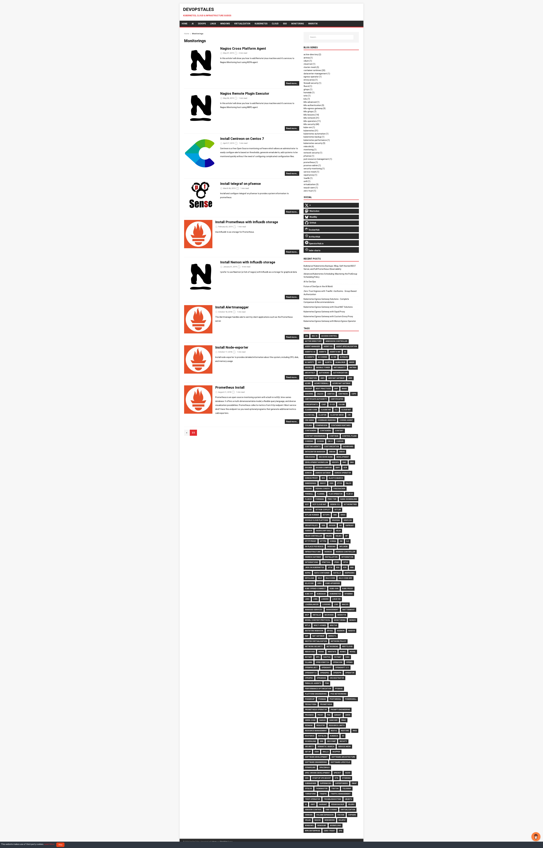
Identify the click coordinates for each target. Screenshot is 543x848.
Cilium (342, 404)
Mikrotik (341, 615)
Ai (345, 352)
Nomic (343, 652)
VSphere (352, 815)
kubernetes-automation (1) (316, 134)
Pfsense (339, 689)
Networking (332, 646)
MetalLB (317, 615)
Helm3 (338, 536)
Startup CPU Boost (321, 778)
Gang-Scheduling (348, 499)
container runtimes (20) (314, 70)
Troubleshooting (332, 799)
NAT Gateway (318, 636)
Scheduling (310, 741)
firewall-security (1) (312, 83)
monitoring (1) (310, 149)
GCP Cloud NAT (319, 504)
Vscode (340, 815)
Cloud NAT (346, 410)
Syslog (308, 789)
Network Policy (338, 641)
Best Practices (323, 389)
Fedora (308, 489)
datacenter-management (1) (317, 73)
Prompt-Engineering (340, 710)
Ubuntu (348, 799)
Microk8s (329, 615)
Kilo (320, 578)
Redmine (309, 725)
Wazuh (317, 820)
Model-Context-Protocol (317, 620)
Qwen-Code (310, 720)
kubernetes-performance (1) (317, 140)
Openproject (311, 668)
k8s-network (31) (311, 118)
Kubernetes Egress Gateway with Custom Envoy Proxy (328, 316)
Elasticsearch (336, 478)
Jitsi (330, 567)
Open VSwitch (322, 662)
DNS (352, 462)
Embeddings (310, 483)
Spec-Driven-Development (317, 773)
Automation (311, 378)
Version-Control (313, 810)
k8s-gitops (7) (310, 111)
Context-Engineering (315, 436)
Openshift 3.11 (342, 668)
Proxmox (309, 715)
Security (309, 747)
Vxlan (308, 820)
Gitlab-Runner (312, 515)
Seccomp (331, 741)
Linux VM (336, 599)
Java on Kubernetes (314, 567)
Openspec (324, 673)
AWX (350, 378)
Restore (345, 731)
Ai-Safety (309, 362)
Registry (320, 725)
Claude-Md (326, 410)
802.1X (314, 336)
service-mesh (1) (311, 172)
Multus (333, 625)
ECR (345, 468)
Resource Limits (336, 725)
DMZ (344, 462)
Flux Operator (335, 494)
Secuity (343, 741)
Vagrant (323, 804)
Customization (331, 446)
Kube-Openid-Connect (315, 589)
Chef (323, 404)
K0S (337, 567)
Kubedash (321, 594)
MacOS (345, 604)
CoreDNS (309, 441)
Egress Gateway (323, 473)
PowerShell (350, 699)
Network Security (314, 646)
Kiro (319, 583)
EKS (323, 478)
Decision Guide (326, 457)
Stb (336, 778)
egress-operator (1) (313, 77)
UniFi (313, 804)
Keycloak (309, 578)
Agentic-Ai (310, 352)
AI (193, 24)
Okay (60, 845)
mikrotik (313, 24)
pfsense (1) (309, 156)
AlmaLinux (340, 362)
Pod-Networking (338, 694)
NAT (307, 636)
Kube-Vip (309, 594)
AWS (322, 378)
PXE (328, 715)
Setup (308, 752)
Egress (308, 473)
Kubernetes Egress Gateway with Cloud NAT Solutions (328, 307)
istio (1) (307, 96)
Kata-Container (321, 573)
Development (342, 457)
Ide (341, 541)
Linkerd (324, 599)
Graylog (348, 520)
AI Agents (309, 357)
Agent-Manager (312, 346)
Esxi (331, 483)
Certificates (337, 399)
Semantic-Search (325, 747)
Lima (315, 599)
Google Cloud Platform (316, 520)
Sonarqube (310, 767)
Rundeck (334, 736)
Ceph (354, 394)
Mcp (307, 615)
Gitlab (337, 510)
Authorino (324, 373)
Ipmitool (326, 562)
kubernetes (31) (311, 130)
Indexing (331, 547)
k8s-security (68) (311, 124)
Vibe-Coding (331, 810)
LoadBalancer (312, 604)
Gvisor (332, 525)
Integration (347, 557)
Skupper (336, 752)
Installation (331, 557)
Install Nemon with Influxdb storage (247, 262)
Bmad (344, 389)
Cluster (322, 415)
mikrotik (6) (309, 146)
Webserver (330, 820)
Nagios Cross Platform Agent (243, 49)
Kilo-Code (330, 578)
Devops (335, 462)
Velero (351, 804)
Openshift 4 (310, 673)
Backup (308, 389)
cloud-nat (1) (309, 64)
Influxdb (343, 547)
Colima (308, 425)
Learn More (49, 844)
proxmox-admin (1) (312, 165)
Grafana (336, 520)
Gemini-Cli (335, 504)
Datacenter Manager (315, 452)
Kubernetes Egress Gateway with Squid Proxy (324, 311)
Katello (337, 573)
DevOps (202, 24)
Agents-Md (335, 352)
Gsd (323, 525)
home (184, 24)
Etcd (339, 483)
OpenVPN (337, 673)
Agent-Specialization (346, 346)
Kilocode (309, 583)
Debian (332, 452)
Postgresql (335, 699)
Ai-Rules (344, 357)
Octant (337, 657)
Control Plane (349, 436)
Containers (325, 431)
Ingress (328, 552)
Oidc (347, 657)
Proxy (320, 715)
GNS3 (343, 515)
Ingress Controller (345, 552)
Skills (325, 752)
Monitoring (339, 620)
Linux (213, 24)
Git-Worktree (350, 504)
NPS (317, 657)
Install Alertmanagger (232, 307)
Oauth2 (326, 657)
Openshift (326, 668)
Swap (354, 783)
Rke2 (355, 731)
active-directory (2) (312, 54)
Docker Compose (324, 468)
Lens (307, 599)
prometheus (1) (311, 162)
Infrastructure (313, 552)
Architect (310, 373)
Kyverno (349, 594)
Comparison (321, 425)
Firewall (309, 494)
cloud (275, 24)
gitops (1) (308, 89)
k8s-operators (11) (312, 121)
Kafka (308, 573)
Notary (308, 657)
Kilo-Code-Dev (345, 578)
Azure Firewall (321, 383)
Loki (336, 604)
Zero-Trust (329, 831)
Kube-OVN (334, 589)
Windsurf (321, 825)
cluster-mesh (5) (311, 67)
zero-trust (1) (310, 191)
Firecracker (339, 489)
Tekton (335, 789)
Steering (346, 778)
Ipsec (336, 562)
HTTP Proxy (310, 541)
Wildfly (342, 820)
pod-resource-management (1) (318, 159)
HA (340, 525)
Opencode (337, 662)
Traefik (323, 794)
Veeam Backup (337, 804)
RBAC (343, 720)
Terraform (310, 794)
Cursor (339, 441)
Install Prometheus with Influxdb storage (246, 222)
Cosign (320, 441)
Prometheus (326, 704)
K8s (352, 567)
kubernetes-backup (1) (314, 137)
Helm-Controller (313, 536)
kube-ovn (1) (309, 127)
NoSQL (353, 652)
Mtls (307, 625)
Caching (309, 394)
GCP (307, 504)
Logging (326, 604)
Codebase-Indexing (327, 420)
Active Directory (313, 341)
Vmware (309, 815)
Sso (307, 778)
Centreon (343, 394)
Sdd (321, 741)
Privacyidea (310, 704)
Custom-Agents (312, 446)
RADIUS (322, 720)
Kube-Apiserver (332, 583)
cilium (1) (308, 61)
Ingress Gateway (313, 557)
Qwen (347, 715)
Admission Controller (336, 341)
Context (339, 431)
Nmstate (332, 652)
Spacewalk (324, 767)
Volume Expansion (325, 815)
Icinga (333, 541)
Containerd (310, 431)
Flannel (321, 494)
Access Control (329, 336)
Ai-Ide (333, 357)
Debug (342, 452)
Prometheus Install (229, 387)
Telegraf (346, 789)
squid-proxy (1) (310, 175)
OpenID (349, 662)
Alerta (328, 362)
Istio (345, 562)
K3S (344, 567)
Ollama (308, 662)
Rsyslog (322, 736)
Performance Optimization (318, 689)
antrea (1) (308, 58)
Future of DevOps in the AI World (318, 286)
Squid (347, 773)
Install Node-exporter (231, 347)
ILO (347, 541)
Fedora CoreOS (322, 489)
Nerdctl (332, 636)
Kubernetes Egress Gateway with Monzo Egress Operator (330, 321)
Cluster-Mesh (337, 415)
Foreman (319, 499)
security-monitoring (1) (314, 168)
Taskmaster (321, 789)
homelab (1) (309, 92)
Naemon (340, 631)
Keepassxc (350, 573)
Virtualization (242, 24)
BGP (336, 389)
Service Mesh (344, 747)
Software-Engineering (316, 762)
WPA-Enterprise (312, 831)
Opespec (309, 678)
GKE (335, 515)
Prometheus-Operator (316, 710)
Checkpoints (311, 404)
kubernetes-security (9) (314, 143)
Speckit (337, 773)
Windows (225, 24)
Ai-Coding (322, 357)
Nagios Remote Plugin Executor (244, 94)
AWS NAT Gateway (336, 378)
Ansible (308, 368)
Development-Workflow (316, 462)
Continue (333, 436)
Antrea (352, 368)
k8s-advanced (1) (311, 102)
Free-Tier (332, 499)
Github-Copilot (323, 510)
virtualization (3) (311, 184)
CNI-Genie (309, 420)
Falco (348, 483)
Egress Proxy (311, 478)
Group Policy (311, 525)
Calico (320, 394)
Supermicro (325, 783)
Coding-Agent (346, 420)
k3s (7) (307, 99)
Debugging (310, 457)
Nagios (351, 631)
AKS (319, 362)
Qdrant (337, 715)
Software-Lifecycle (340, 762)
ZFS (340, 831)
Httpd (323, 541)
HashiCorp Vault (324, 531)
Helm (338, 531)
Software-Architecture (343, 757)
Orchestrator (337, 678)
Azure (308, 383)
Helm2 (329, 536)
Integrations (311, 562)
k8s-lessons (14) (311, 115)
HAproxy (349, 525)
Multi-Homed (320, 625)
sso (285, 24)
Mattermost (348, 610)
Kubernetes (261, 24)
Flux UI (349, 494)
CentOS (330, 394)
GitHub (308, 510)
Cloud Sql (310, 415)
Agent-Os (328, 346)
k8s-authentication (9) (314, 105)
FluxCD (308, 499)
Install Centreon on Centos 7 (242, 139)
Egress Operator (343, 473)
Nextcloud (347, 646)
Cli (336, 410)
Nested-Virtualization (316, 641)
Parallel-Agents (313, 683)
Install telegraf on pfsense (240, 184)
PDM (327, 683)
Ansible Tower (323, 368)
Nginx (321, 652)
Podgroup (309, 699)
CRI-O (330, 441)
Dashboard (348, 446)
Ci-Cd (332, 404)
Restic (334, 731)
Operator (349, 673)
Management (332, 610)
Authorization (340, 373)
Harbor (308, 531)
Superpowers (341, 783)
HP (346, 536)
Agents (322, 352)
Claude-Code (311, 410)
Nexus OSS (310, 652)
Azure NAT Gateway (341, 383)
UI (306, 804)
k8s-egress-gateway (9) (315, 108)
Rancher (333, 720)
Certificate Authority (316, 399)
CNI (349, 415)
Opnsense (321, 678)
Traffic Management (340, 794)
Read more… (292, 83)
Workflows (335, 825)
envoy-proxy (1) (311, 80)
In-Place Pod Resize (314, 547)
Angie (351, 362)
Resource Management (316, 731)
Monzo (352, 620)
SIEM (316, 752)
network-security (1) (313, 153)
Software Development (316, 757)
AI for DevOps (310, 281)
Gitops (326, 515)
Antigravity (340, 368)
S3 (343, 736)
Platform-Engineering (316, 694)
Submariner (310, 783)
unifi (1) (307, 181)
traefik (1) (308, 178)
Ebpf (338, 468)
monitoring (297, 24)
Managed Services (313, 610)
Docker (308, 468)
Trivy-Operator (312, 799)
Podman (322, 699)
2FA (306, 336)
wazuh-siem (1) (311, 188)
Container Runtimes (341, 425)
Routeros (309, 736)
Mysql (330, 631)
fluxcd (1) (308, 86)
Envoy (323, 483)
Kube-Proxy (347, 589)
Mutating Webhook (314, 631)
